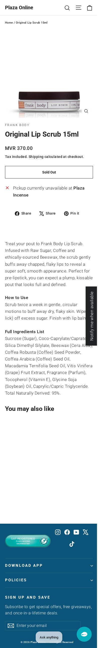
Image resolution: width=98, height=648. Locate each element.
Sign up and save (27, 597)
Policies (16, 580)
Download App (24, 565)
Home (9, 22)
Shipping (36, 157)
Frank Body (17, 125)
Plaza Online (19, 8)
